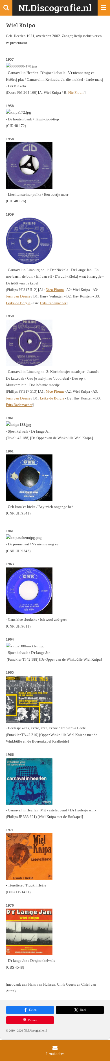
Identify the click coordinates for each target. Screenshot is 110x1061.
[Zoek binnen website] (6, 8)
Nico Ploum (55, 290)
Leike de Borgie (18, 303)
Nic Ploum (76, 92)
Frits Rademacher (53, 303)
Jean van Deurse (18, 296)
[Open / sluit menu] (104, 8)
